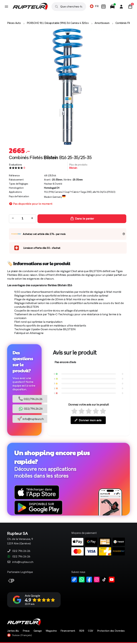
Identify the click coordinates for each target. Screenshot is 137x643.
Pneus (26, 630)
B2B (81, 630)
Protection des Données (111, 630)
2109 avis (30, 604)
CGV (90, 630)
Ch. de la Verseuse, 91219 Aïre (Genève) (20, 538)
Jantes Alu (13, 630)
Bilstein (73, 167)
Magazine (51, 630)
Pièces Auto (14, 23)
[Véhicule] (112, 6)
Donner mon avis (90, 420)
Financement (67, 630)
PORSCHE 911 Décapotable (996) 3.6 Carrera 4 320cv (58, 23)
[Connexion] (121, 6)
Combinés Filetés (125, 23)
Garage (38, 630)
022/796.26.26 (30, 398)
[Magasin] (103, 6)
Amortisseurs (102, 23)
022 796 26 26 (21, 551)
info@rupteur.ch (30, 418)
